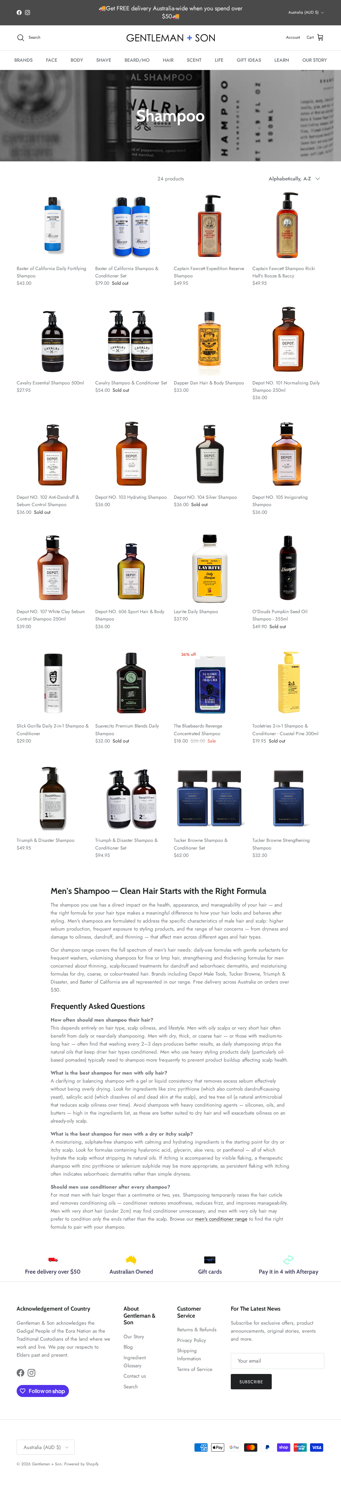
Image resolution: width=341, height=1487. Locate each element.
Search (131, 1386)
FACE (51, 60)
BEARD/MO (137, 60)
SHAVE (103, 60)
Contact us (135, 1376)
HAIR (168, 60)
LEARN (281, 60)
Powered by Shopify (81, 1464)
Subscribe (251, 1382)
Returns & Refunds (196, 1329)
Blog (128, 1347)
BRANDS (23, 60)
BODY (77, 60)
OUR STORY (314, 60)
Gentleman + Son (47, 1464)
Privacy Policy (191, 1340)
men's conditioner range (221, 1219)
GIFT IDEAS (249, 60)
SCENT (194, 60)
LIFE (219, 60)
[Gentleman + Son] (170, 38)
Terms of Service (194, 1369)
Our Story (134, 1336)
